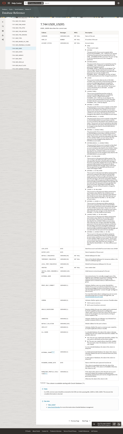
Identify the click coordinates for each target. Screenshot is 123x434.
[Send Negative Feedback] (114, 424)
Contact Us (45, 431)
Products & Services (55, 431)
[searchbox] (79, 3)
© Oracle (27, 431)
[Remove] (42, 3)
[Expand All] (3, 26)
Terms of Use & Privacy (70, 431)
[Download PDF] (2, 35)
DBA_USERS (51, 405)
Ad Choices (94, 431)
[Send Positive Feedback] (119, 424)
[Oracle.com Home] (4, 3)
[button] (9, 3)
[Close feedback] (94, 424)
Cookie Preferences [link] (84, 431)
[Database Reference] (2, 31)
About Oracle (36, 431)
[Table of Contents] (2, 22)
